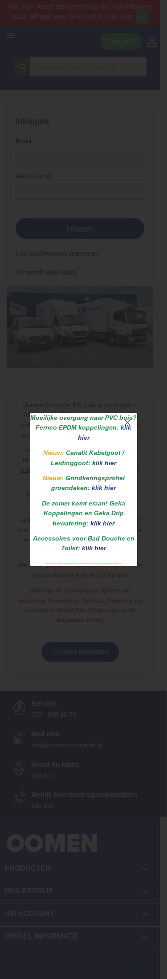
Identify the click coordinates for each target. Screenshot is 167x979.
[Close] (127, 422)
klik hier (102, 523)
